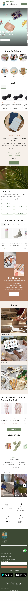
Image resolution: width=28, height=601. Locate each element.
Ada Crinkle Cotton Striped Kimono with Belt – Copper (17, 417)
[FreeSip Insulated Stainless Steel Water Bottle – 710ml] (6, 233)
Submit (14, 564)
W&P (14, 278)
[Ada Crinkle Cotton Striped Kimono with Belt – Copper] (17, 408)
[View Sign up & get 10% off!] (7, 502)
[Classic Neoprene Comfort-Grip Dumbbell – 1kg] (6, 95)
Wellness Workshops (6, 334)
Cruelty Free (20, 209)
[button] (7, 483)
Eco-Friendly (20, 206)
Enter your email (4, 558)
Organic (7, 213)
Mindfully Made (5, 391)
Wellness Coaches (6, 362)
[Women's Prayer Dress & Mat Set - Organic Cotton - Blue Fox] (17, 233)
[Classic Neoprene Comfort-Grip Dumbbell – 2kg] (17, 95)
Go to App (24, 3)
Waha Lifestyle (7, 586)
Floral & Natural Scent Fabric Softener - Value (14, 462)
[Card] (14, 320)
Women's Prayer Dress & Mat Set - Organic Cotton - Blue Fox (16, 242)
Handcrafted (7, 209)
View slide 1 (12, 44)
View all (14, 429)
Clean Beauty (7, 206)
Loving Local (20, 213)
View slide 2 (15, 44)
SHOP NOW (14, 162)
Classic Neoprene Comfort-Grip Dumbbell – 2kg (16, 105)
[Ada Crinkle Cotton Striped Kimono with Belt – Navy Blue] (6, 408)
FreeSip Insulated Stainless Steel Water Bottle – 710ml (6, 242)
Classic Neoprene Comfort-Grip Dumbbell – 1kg (5, 105)
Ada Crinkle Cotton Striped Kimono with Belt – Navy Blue (6, 417)
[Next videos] (24, 483)
